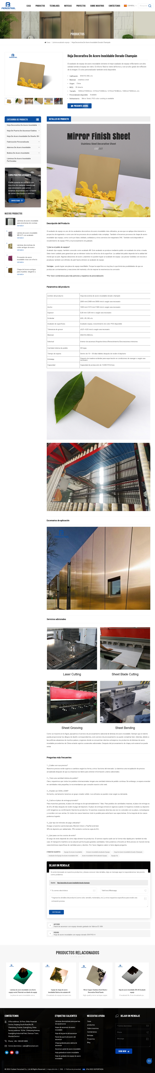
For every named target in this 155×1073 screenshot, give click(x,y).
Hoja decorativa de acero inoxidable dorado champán (73, 883)
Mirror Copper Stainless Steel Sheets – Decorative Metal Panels (23, 991)
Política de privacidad (73, 1069)
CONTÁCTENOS (15, 201)
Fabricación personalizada (18, 142)
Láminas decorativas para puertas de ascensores (67, 1022)
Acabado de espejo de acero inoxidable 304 (63, 856)
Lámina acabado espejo (61, 42)
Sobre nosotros (97, 5)
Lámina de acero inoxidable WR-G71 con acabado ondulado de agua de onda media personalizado (27, 234)
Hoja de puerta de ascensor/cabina (22, 131)
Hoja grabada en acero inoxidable (67, 1052)
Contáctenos (114, 5)
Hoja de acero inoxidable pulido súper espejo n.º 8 (132, 991)
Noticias (68, 5)
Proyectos (81, 5)
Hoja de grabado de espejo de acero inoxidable (68, 1057)
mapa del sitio (52, 1069)
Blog (88, 1042)
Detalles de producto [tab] (59, 119)
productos (40, 5)
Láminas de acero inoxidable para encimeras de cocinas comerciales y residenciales (27, 222)
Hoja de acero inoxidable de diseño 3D (23, 136)
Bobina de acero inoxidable (18, 153)
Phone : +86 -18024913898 (18, 1041)
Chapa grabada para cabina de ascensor (66, 1044)
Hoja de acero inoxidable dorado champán (128, 852)
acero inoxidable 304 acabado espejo (94, 856)
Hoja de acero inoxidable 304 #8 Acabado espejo (59, 991)
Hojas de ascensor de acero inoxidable (65, 1028)
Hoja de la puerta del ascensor (66, 1033)
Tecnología (55, 5)
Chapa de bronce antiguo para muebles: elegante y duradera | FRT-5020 (26, 270)
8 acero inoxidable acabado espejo (98, 852)
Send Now (122, 1051)
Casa (29, 5)
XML (61, 1069)
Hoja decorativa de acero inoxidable (22, 125)
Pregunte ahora (81, 105)
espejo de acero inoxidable (73, 852)
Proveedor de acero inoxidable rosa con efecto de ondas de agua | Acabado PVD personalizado (27, 258)
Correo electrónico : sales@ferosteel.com (23, 1046)
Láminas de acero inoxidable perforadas (19, 160)
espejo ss (114, 856)
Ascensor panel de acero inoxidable (68, 1049)
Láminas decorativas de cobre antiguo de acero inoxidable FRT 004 (26, 246)
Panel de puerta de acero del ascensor (65, 1038)
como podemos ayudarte (19, 174)
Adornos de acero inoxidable (19, 147)
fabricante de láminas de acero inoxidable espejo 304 (95, 991)
